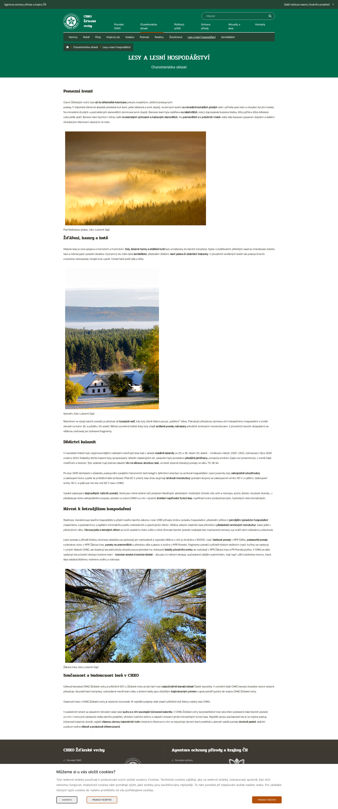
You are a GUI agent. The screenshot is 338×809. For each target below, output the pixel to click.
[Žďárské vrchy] (67, 47)
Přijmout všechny (267, 800)
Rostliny (159, 37)
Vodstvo (129, 37)
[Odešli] (270, 16)
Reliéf (86, 37)
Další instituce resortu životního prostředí (307, 4)
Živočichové (175, 37)
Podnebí (144, 37)
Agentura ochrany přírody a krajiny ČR (25, 4)
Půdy (98, 37)
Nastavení (67, 800)
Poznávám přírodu (184, 760)
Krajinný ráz (113, 37)
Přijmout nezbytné (102, 800)
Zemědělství (228, 37)
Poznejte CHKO (74, 760)
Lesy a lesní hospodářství (201, 37)
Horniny (73, 37)
